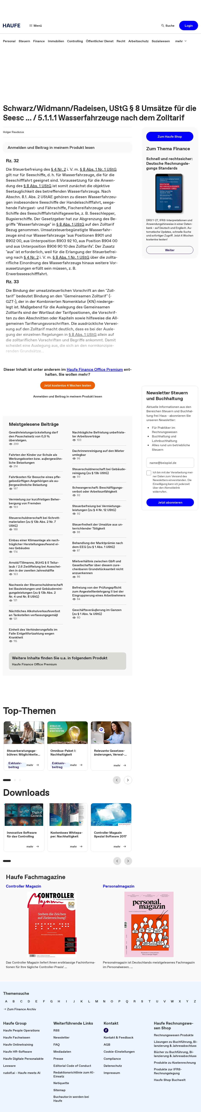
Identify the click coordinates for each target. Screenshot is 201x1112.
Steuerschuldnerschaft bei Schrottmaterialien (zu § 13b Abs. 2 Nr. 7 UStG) (34, 522)
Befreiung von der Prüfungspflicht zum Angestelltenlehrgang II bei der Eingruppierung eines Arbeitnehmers (98, 591)
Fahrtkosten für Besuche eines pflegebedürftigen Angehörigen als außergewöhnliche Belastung (35, 481)
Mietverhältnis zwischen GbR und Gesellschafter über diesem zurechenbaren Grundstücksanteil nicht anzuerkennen (97, 567)
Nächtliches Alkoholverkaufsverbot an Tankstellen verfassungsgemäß (34, 613)
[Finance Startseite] (13, 25)
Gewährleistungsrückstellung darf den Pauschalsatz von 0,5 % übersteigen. (33, 436)
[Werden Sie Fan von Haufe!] (106, 1030)
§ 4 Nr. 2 (58, 169)
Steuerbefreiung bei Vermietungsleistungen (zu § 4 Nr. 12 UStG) (97, 508)
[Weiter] (128, 780)
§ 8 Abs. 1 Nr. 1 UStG (98, 169)
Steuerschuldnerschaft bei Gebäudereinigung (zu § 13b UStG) (99, 471)
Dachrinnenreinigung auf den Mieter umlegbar (98, 453)
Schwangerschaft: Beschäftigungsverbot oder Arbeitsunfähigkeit (97, 489)
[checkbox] (148, 473)
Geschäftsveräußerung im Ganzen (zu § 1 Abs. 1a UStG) (97, 612)
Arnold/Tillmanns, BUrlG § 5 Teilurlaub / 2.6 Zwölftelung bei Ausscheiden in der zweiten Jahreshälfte (35, 566)
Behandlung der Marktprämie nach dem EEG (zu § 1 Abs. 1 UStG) (97, 545)
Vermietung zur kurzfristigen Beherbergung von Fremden (35, 501)
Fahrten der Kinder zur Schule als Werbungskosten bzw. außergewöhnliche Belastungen (36, 458)
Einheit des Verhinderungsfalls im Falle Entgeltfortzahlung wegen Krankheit (33, 633)
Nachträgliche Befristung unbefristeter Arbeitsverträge (99, 434)
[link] (9, 41)
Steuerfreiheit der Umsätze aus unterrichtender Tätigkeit (97, 526)
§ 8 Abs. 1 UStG (37, 186)
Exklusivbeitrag (15, 765)
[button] (188, 25)
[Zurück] (117, 780)
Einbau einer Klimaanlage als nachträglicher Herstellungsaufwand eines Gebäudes (34, 544)
